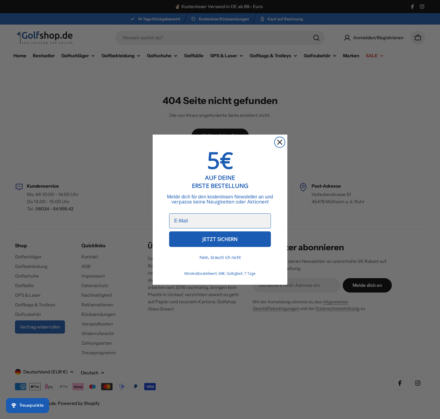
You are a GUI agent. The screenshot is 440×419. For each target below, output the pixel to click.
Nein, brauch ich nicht (220, 257)
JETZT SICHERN (220, 239)
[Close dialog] (279, 142)
